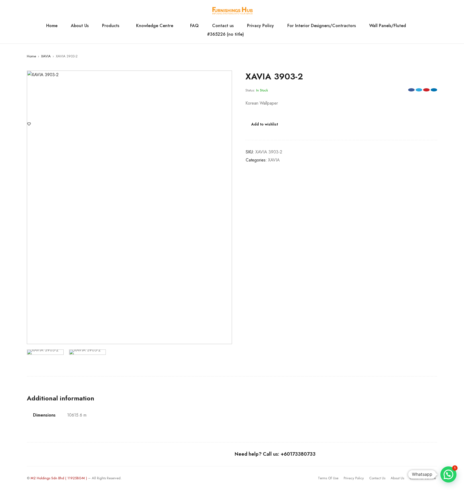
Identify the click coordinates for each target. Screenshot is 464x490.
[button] (225, 77)
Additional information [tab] (60, 398)
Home (31, 56)
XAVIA (46, 56)
